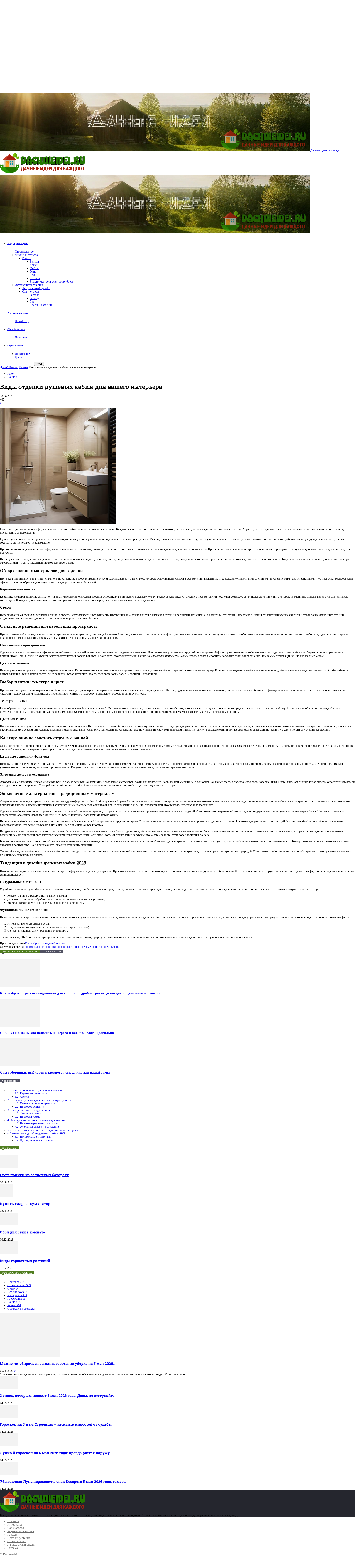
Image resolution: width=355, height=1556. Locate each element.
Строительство (24, 251)
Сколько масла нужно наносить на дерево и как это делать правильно (57, 1033)
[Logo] (43, 173)
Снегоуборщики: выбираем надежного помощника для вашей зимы (55, 1072)
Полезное (21, 337)
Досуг (18, 357)
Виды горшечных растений (25, 1260)
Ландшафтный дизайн (36, 288)
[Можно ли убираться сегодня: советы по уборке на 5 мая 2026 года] (30, 1355)
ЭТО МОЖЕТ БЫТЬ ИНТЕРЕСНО (20, 951)
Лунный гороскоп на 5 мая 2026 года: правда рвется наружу (55, 1452)
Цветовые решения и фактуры (36, 1123)
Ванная (34, 261)
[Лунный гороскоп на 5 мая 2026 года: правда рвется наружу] (9, 1445)
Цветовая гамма (27, 1116)
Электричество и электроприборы (51, 281)
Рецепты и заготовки (17, 313)
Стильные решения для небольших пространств (39, 1100)
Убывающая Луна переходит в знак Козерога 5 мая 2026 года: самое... (63, 1481)
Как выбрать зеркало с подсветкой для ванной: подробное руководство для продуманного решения (80, 993)
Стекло (22, 1096)
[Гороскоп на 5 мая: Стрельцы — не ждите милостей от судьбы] (9, 1416)
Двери (34, 264)
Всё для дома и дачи (17, 243)
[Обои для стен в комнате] (9, 1224)
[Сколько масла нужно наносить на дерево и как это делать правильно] (20, 1025)
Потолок (35, 278)
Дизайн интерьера (26, 254)
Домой (4, 367)
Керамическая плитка (31, 1093)
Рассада (34, 294)
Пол (32, 274)
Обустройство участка (29, 284)
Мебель (34, 268)
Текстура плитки (28, 1113)
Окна (33, 271)
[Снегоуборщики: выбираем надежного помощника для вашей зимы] (20, 1065)
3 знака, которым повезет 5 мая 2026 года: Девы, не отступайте (57, 1395)
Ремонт (26, 258)
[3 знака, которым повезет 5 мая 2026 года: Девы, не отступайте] (9, 1388)
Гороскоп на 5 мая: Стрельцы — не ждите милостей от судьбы (56, 1424)
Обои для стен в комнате (22, 1232)
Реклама (12, 1548)
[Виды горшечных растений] (9, 1253)
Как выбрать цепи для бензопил (45, 943)
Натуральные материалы (33, 1136)
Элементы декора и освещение (37, 1126)
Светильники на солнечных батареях (34, 1175)
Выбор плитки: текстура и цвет (28, 1110)
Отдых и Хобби (15, 345)
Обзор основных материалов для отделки (35, 1090)
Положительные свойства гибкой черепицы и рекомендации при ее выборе (71, 946)
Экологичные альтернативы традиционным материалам (44, 1130)
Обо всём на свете (16, 329)
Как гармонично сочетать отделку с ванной (36, 1120)
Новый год (22, 321)
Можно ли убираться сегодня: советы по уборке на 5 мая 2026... (57, 1363)
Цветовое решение (29, 1106)
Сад (32, 301)
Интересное (22, 353)
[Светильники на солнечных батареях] (9, 1167)
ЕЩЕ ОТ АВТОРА (51, 951)
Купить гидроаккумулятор (25, 1203)
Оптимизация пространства (35, 1103)
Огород (34, 298)
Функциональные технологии (36, 1140)
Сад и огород (30, 291)
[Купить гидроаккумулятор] (6, 1196)
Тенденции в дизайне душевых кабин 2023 (36, 1133)
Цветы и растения (41, 304)
